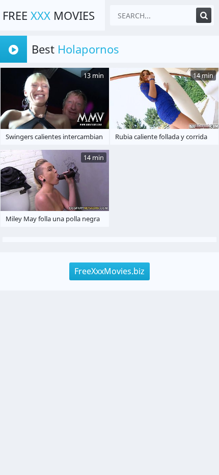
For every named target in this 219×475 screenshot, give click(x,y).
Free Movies (49, 15)
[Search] (203, 15)
